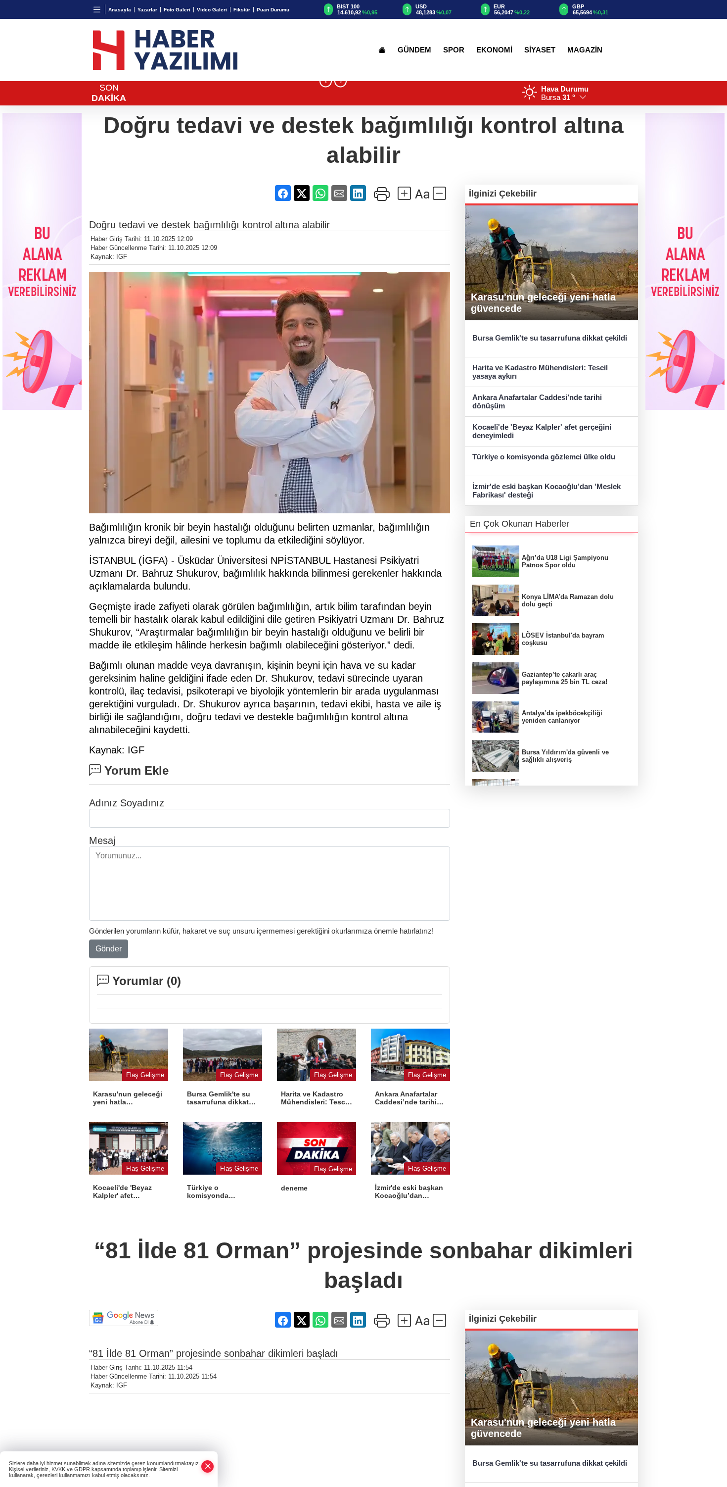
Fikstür (241, 9)
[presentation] (325, 81)
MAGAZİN (584, 50)
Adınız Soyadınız (126, 802)
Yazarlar (147, 9)
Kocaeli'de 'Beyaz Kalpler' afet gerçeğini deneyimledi (541, 431)
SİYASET (539, 50)
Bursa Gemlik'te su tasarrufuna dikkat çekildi (549, 338)
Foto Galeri (177, 9)
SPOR (453, 50)
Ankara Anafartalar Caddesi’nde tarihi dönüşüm (537, 401)
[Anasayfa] (382, 50)
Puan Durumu (273, 9)
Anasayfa (119, 9)
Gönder (108, 948)
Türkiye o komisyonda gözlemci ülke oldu (543, 456)
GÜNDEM (414, 50)
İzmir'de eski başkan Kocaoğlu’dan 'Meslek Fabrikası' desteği (546, 490)
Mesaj (102, 840)
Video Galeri (212, 9)
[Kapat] (208, 1466)
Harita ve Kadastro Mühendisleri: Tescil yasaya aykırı (540, 371)
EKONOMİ (494, 50)
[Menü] (97, 9)
